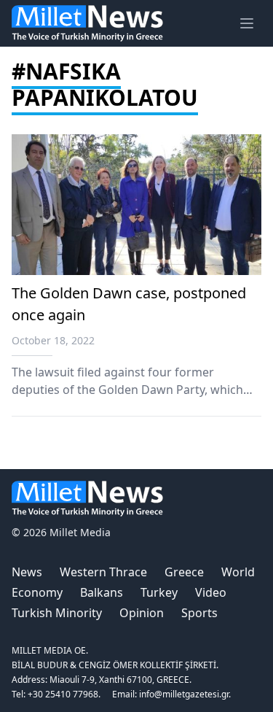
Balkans (101, 592)
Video (210, 592)
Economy (37, 592)
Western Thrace (103, 572)
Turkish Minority (57, 613)
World (238, 572)
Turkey (159, 592)
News (27, 572)
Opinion (141, 613)
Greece (184, 572)
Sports (199, 613)
